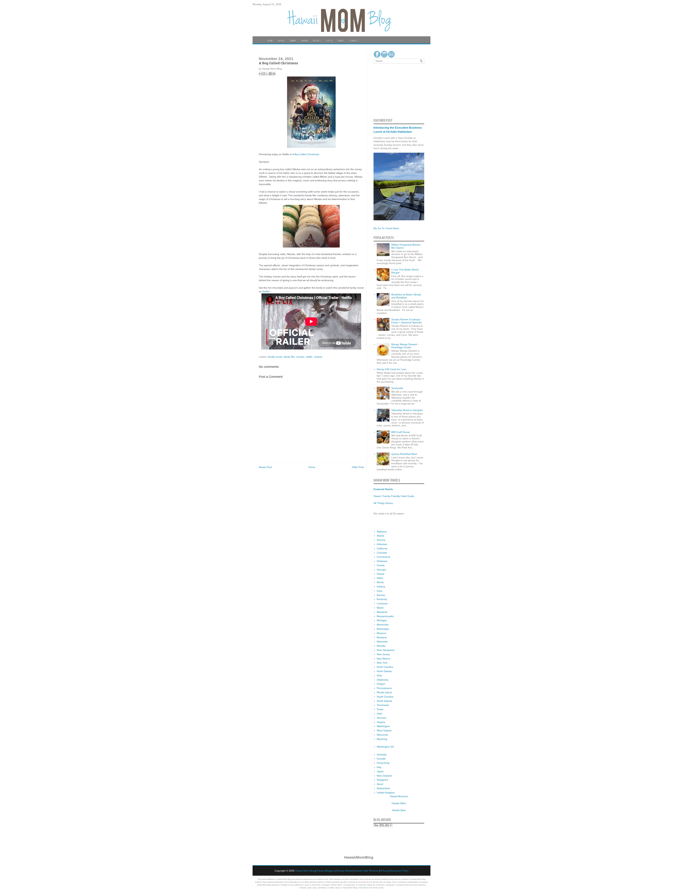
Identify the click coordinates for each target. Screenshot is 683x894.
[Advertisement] (384, 90)
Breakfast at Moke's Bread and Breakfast (406, 296)
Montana (382, 637)
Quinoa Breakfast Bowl (404, 454)
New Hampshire (386, 650)
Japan (380, 771)
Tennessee (383, 705)
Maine (380, 607)
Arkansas (382, 544)
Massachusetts (385, 616)
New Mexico (383, 658)
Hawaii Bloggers (326, 870)
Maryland (382, 612)
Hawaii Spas (399, 810)
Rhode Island (384, 692)
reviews (318, 356)
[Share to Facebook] (270, 73)
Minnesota (382, 624)
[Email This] (260, 73)
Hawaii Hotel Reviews (366, 870)
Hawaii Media (344, 870)
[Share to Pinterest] (274, 73)
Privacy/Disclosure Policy (395, 870)
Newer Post (265, 467)
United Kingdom (386, 792)
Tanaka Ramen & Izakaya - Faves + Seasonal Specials (406, 321)
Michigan (382, 620)
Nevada (381, 645)
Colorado (382, 552)
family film (289, 356)
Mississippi (383, 628)
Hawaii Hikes (399, 803)
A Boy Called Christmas (305, 154)
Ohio (379, 675)
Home (270, 41)
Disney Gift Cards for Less (391, 369)
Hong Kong (383, 762)
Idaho (380, 578)
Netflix (265, 291)
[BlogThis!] (264, 73)
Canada (381, 758)
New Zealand (384, 775)
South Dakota (384, 701)
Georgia (381, 569)
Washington (383, 726)
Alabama (382, 531)
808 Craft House (400, 432)
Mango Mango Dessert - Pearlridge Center (405, 346)
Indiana (381, 586)
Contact (353, 41)
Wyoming (382, 739)
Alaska (380, 535)
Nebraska (382, 641)
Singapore (382, 779)
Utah (379, 713)
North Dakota (384, 671)
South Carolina (385, 696)
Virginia (381, 722)
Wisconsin (382, 734)
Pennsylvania (384, 688)
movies (300, 356)
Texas (380, 709)
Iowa (379, 590)
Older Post (358, 467)
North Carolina (385, 667)
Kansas (381, 595)
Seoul (380, 784)
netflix (309, 356)
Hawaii (304, 41)
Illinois (380, 582)
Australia (381, 754)
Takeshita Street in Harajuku (407, 410)
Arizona (381, 539)
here (364, 888)
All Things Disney (383, 503)
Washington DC (385, 746)
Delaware (382, 561)
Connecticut (383, 556)
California (382, 548)
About (281, 41)
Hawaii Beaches (399, 796)
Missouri (381, 633)
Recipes (317, 41)
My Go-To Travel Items (386, 228)
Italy (379, 767)
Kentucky (382, 599)
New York (382, 662)
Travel (340, 41)
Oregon (381, 683)
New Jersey (383, 654)
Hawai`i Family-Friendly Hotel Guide (394, 496)
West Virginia (384, 730)
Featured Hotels (383, 489)
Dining (293, 41)
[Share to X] (267, 73)
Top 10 (329, 41)
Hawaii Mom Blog (305, 870)
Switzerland (383, 788)
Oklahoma (382, 679)
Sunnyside (397, 388)
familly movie (275, 356)
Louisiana (382, 603)
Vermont (381, 717)
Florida (381, 565)
